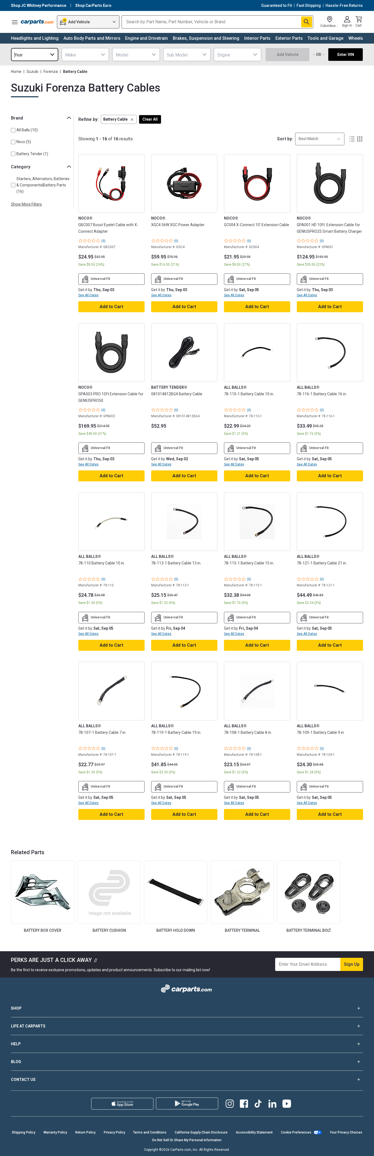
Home (16, 71)
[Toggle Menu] (15, 22)
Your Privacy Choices (346, 1132)
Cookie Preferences (296, 1132)
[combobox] (34, 54)
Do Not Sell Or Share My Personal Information (186, 1140)
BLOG (16, 1062)
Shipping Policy (23, 1132)
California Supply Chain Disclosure (201, 1132)
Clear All (150, 119)
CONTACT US (23, 1079)
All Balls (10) (27, 130)
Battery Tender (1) (32, 154)
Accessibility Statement (254, 1132)
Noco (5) (23, 142)
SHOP (16, 1008)
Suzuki (32, 71)
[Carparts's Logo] (38, 22)
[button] (119, 119)
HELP (16, 1044)
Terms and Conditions (149, 1132)
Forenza (51, 71)
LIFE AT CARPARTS (28, 1026)
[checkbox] (13, 130)
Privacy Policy (114, 1132)
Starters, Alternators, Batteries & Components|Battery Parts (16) (43, 185)
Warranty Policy (55, 1132)
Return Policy (85, 1132)
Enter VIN (345, 54)
